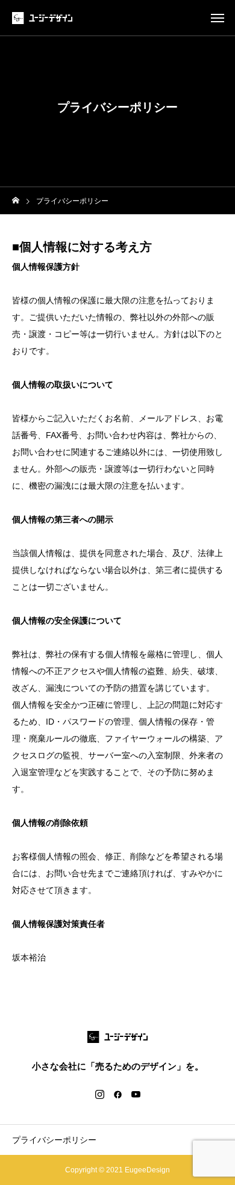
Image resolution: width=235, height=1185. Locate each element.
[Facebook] (117, 1094)
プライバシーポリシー (54, 1140)
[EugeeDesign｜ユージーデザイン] (42, 18)
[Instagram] (99, 1094)
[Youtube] (136, 1094)
